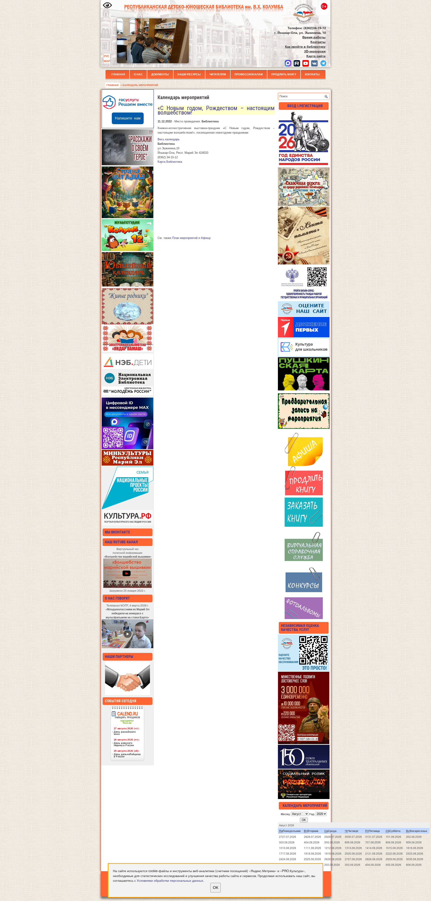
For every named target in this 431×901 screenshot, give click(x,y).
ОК (215, 887)
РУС (106, 56)
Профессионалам (249, 74)
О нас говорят (117, 598)
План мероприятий (185, 238)
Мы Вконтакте (117, 532)
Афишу (206, 238)
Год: (312, 814)
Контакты (312, 74)
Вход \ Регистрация (305, 106)
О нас (138, 74)
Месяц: (285, 814)
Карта (170, 161)
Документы (160, 74)
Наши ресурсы (189, 74)
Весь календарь (169, 139)
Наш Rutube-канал (121, 542)
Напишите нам (128, 118)
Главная (118, 74)
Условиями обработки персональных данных (170, 880)
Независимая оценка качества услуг (300, 628)
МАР (107, 61)
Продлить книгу (283, 74)
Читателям (217, 74)
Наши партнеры (119, 656)
